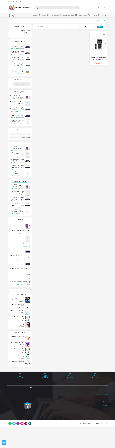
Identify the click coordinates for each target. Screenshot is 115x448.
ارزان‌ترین (71, 27)
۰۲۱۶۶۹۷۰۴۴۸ (103, 409)
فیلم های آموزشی (83, 15)
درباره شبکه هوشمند (25, 30)
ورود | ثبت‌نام (101, 8)
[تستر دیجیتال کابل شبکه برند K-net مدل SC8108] (98, 43)
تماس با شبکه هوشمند (24, 33)
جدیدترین (78, 27)
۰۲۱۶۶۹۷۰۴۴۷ (103, 405)
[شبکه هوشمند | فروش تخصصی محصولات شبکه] (20, 7)
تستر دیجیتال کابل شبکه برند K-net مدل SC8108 (98, 58)
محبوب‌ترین (93, 27)
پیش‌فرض (99, 27)
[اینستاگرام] (4, 442)
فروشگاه (95, 15)
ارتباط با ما (35, 15)
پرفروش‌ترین (85, 27)
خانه (102, 15)
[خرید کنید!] (20, 290)
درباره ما (44, 15)
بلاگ (28, 134)
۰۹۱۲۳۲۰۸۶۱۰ (103, 398)
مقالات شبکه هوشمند (68, 15)
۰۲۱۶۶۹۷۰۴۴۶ (103, 402)
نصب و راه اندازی (54, 15)
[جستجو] (37, 7)
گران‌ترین (65, 27)
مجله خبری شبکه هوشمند (100, 394)
